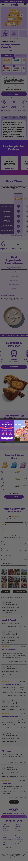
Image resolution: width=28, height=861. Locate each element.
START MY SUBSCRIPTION (7, 437)
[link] (7, 428)
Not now (7, 439)
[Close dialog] (27, 420)
